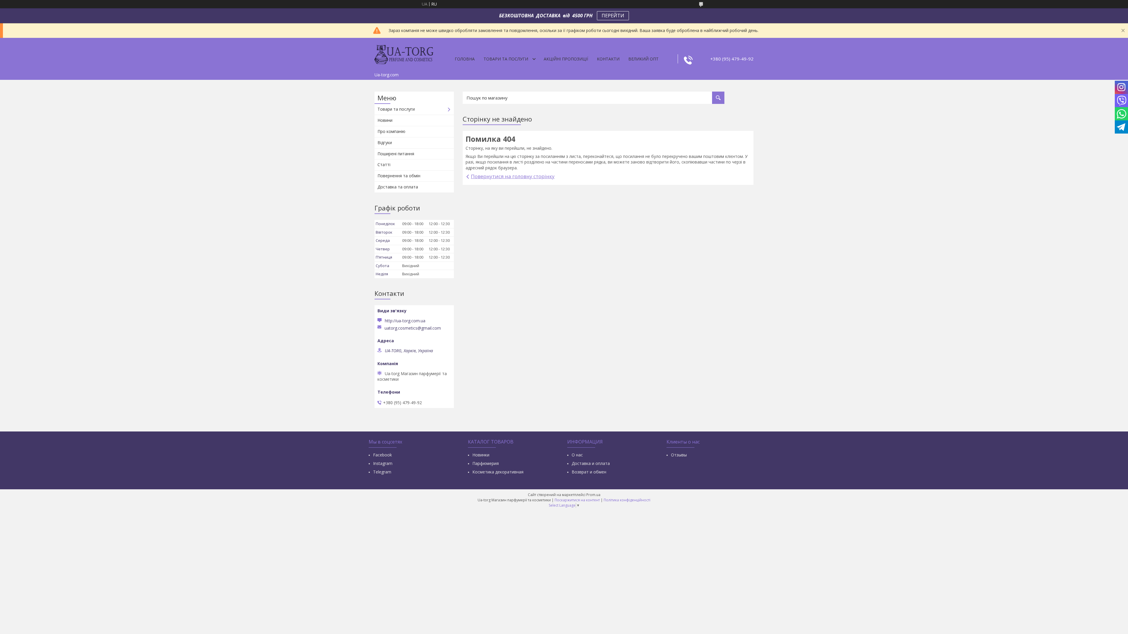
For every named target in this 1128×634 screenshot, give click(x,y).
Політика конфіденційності (627, 500)
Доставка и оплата (591, 463)
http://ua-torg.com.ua (405, 320)
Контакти (608, 59)
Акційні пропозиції (566, 59)
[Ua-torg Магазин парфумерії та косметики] (404, 54)
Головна (465, 59)
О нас (577, 455)
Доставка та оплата (397, 187)
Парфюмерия (485, 463)
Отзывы (679, 455)
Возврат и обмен (589, 472)
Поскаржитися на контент (577, 500)
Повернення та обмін (398, 175)
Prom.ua (593, 494)
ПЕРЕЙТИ (613, 15)
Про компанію (391, 131)
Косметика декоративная (497, 472)
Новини (384, 120)
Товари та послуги (506, 59)
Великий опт (643, 59)
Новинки (480, 455)
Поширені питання (395, 153)
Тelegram (382, 472)
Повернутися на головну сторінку (513, 176)
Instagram (382, 463)
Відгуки (384, 142)
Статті (383, 164)
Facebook (382, 455)
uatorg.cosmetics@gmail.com (413, 328)
